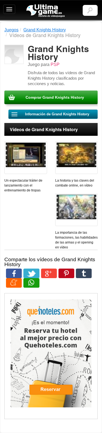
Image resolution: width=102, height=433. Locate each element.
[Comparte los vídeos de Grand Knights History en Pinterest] (66, 273)
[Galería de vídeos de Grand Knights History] (25, 157)
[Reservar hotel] (51, 353)
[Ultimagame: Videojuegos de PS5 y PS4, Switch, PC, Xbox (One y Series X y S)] (45, 10)
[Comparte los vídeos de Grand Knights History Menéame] (14, 283)
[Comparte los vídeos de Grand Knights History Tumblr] (84, 273)
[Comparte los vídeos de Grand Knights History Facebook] (14, 273)
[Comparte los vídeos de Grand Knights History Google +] (49, 273)
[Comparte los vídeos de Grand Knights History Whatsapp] (31, 283)
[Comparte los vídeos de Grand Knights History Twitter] (31, 273)
